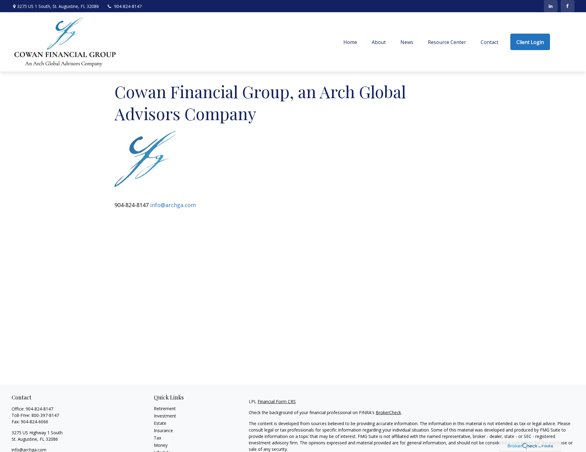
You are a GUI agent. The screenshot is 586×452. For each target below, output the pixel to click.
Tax (157, 438)
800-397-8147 (45, 415)
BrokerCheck (388, 412)
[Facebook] (567, 6)
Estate (160, 423)
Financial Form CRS (277, 401)
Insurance (163, 430)
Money (161, 445)
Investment (165, 416)
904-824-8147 (128, 6)
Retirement (165, 408)
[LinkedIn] (551, 6)
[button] (350, 41)
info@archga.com (173, 205)
